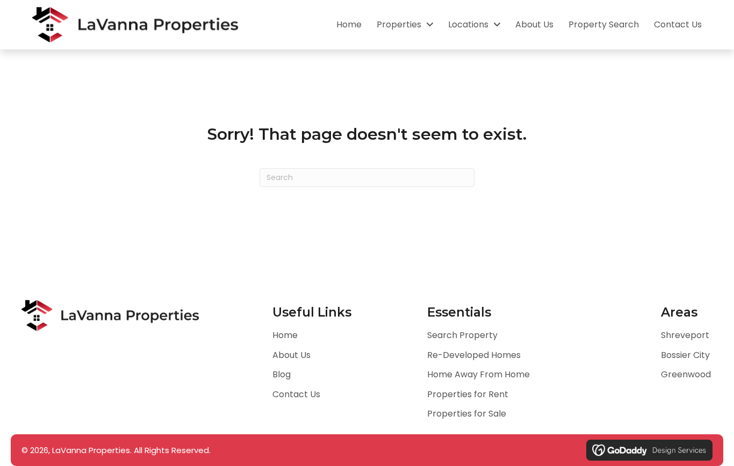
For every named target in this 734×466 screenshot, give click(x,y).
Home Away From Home (478, 374)
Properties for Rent (467, 394)
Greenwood (686, 374)
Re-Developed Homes (474, 355)
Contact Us (296, 394)
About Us (291, 355)
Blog (281, 374)
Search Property (462, 335)
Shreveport (685, 335)
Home (285, 335)
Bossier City (685, 355)
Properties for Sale (466, 413)
